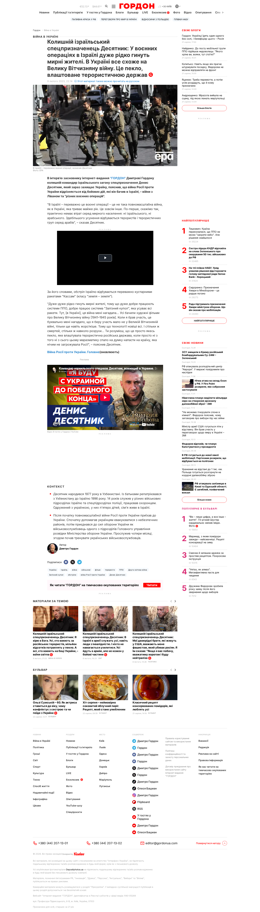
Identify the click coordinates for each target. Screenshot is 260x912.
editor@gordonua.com (161, 843)
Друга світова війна (137, 570)
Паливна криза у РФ (84, 19)
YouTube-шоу (74, 805)
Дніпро (103, 773)
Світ (100, 658)
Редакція (203, 747)
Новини (44, 12)
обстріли (72, 575)
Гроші (36, 753)
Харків (103, 766)
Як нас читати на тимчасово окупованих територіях (212, 770)
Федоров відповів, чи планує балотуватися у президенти (199, 445)
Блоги (120, 12)
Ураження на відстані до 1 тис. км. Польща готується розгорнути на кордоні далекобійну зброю (202, 472)
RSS (140, 808)
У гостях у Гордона (99, 12)
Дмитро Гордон (147, 741)
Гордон (36, 30)
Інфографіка (40, 799)
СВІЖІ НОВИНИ (192, 342)
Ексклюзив (159, 12)
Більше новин (204, 499)
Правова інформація (210, 760)
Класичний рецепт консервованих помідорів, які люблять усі (153, 706)
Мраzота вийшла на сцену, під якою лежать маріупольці (204, 97)
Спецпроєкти (74, 812)
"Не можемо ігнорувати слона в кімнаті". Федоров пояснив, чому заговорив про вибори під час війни (203, 415)
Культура (38, 773)
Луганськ (104, 786)
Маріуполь (105, 779)
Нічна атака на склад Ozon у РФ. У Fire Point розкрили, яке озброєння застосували (204, 385)
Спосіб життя (41, 786)
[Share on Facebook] (66, 562)
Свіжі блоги (191, 30)
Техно (36, 779)
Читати (152, 585)
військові (86, 570)
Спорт (36, 766)
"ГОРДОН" (118, 178)
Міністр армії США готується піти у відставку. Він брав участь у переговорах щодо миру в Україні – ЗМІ (203, 431)
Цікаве (37, 805)
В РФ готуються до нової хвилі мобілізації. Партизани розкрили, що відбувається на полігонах (204, 458)
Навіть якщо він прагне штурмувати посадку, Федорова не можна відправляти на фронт (202, 67)
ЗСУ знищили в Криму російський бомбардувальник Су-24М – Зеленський (202, 355)
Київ (101, 740)
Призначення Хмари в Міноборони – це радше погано (204, 290)
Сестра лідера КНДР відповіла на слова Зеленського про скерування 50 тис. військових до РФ (207, 253)
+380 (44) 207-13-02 (107, 843)
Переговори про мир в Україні (119, 19)
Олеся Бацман (147, 788)
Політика (152, 662)
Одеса (103, 753)
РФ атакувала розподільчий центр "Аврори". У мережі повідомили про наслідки (203, 369)
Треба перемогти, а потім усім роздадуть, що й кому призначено (202, 82)
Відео (188, 12)
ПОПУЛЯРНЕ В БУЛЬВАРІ (199, 508)
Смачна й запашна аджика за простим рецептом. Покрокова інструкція (207, 555)
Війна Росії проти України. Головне (73, 352)
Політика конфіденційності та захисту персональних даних (177, 756)
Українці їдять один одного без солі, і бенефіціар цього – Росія (203, 37)
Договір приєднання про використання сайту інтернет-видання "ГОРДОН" (178, 771)
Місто (102, 734)
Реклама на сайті (208, 753)
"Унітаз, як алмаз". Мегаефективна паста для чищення (204, 572)
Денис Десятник (117, 575)
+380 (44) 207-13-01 (53, 843)
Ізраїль (64, 570)
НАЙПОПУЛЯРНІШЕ (195, 220)
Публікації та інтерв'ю (68, 12)
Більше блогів (204, 108)
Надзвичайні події (43, 792)
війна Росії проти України (93, 575)
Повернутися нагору (208, 843)
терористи (110, 570)
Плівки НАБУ (181, 19)
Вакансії (203, 740)
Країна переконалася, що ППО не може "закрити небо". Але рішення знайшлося (204, 233)
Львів (102, 747)
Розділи (70, 734)
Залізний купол (56, 575)
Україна (52, 570)
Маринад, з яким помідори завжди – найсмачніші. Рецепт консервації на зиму (206, 539)
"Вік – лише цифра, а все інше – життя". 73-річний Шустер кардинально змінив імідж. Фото (207, 521)
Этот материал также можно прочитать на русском (108, 81)
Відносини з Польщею (155, 19)
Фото (176, 12)
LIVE (145, 12)
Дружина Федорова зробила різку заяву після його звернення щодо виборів (206, 589)
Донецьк (104, 760)
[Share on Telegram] (79, 562)
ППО (121, 570)
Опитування (203, 12)
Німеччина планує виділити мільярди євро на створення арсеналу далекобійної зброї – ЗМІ (204, 400)
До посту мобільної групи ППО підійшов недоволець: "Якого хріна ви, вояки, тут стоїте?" (204, 51)
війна (74, 570)
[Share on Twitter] (72, 562)
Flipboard (143, 802)
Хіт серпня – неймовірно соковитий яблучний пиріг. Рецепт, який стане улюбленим (104, 706)
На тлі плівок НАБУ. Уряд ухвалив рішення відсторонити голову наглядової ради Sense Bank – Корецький (207, 272)
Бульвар (132, 12)
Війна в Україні (51, 30)
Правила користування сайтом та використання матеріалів (178, 741)
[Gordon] (136, 6)
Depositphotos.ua (74, 869)
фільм (97, 570)
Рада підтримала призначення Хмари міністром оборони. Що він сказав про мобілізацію (207, 307)
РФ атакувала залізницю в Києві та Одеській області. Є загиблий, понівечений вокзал (204, 488)
